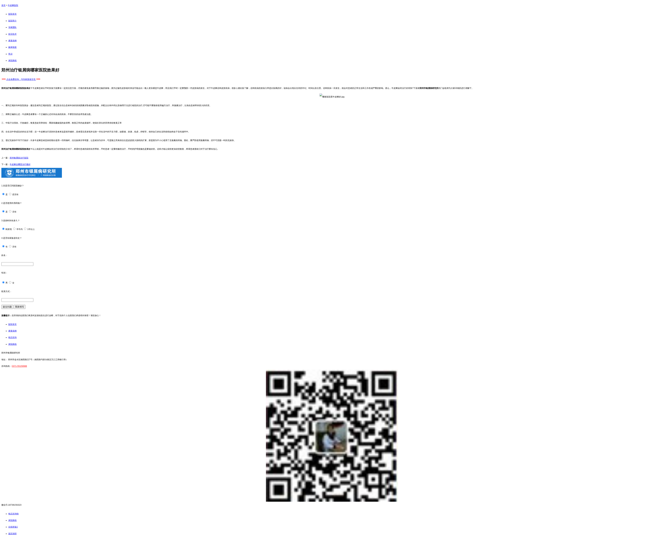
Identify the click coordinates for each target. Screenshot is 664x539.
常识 (10, 54)
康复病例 (12, 40)
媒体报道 (12, 47)
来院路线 (12, 60)
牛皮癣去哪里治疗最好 (20, 164)
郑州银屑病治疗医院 (19, 158)
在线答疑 (13, 527)
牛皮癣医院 (13, 5)
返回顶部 (12, 533)
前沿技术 (12, 34)
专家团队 (12, 27)
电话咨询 (12, 337)
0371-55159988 (19, 366)
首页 (3, 5)
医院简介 (12, 21)
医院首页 (12, 14)
